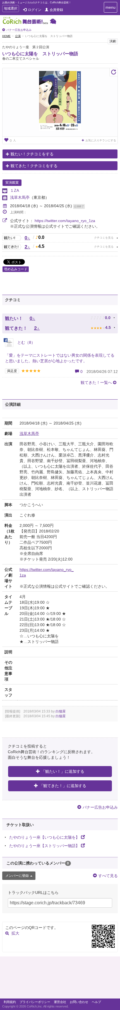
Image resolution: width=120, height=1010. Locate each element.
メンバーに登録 (17, 876)
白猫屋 (61, 711)
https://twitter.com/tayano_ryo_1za (65, 220)
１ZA (14, 190)
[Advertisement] (60, 979)
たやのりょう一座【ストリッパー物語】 (44, 845)
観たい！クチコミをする (32, 154)
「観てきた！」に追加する (62, 785)
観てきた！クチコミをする (34, 165)
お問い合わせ (79, 1002)
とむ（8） (25, 342)
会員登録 (56, 10)
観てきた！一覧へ (96, 382)
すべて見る (108, 875)
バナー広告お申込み (19, 29)
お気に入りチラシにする (100, 140)
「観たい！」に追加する (62, 771)
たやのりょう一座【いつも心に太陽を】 (44, 837)
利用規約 (10, 1002)
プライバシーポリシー (35, 1002)
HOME (6, 36)
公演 (18, 36)
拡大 (15, 933)
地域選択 (10, 9)
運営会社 (60, 1002)
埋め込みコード (15, 269)
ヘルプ (96, 1002)
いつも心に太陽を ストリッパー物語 (40, 53)
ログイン (34, 10)
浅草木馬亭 (20, 197)
